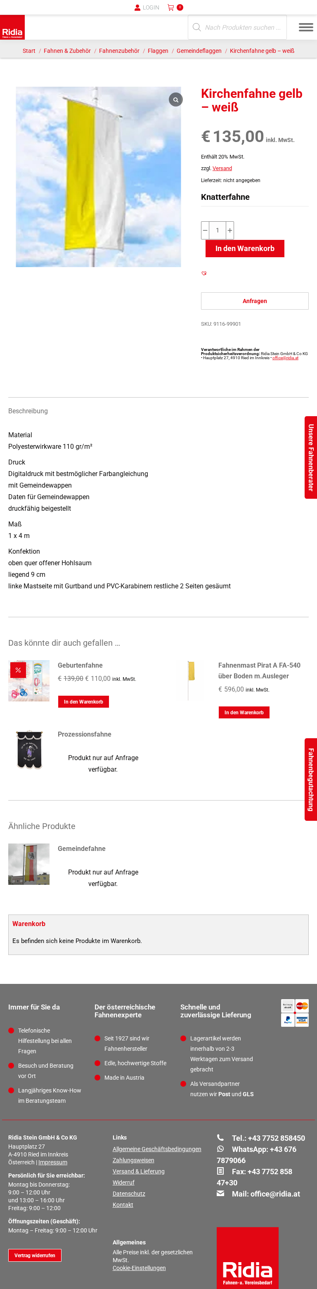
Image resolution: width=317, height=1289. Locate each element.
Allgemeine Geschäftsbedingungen (157, 1149)
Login (151, 7)
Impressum (52, 1162)
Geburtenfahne (80, 665)
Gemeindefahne (82, 849)
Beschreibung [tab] (28, 411)
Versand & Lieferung (139, 1171)
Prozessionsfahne (84, 734)
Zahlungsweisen (133, 1160)
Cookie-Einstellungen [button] (139, 1268)
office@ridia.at (285, 357)
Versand (222, 168)
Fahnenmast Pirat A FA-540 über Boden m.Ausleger (259, 670)
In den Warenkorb (244, 248)
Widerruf (124, 1182)
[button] (174, 12)
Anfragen (255, 301)
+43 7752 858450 (276, 1138)
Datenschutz (129, 1193)
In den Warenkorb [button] (83, 702)
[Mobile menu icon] (306, 27)
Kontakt (123, 1204)
